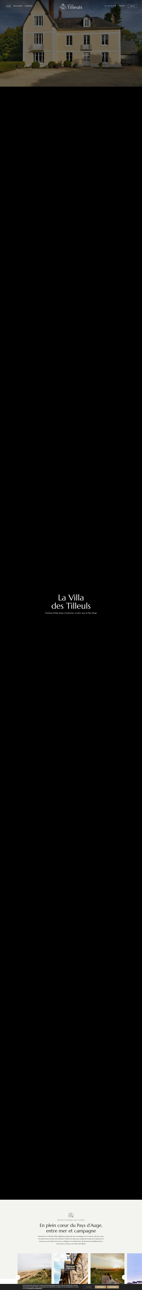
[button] (132, 6)
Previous (17, 1277)
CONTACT (122, 6)
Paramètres (89, 1287)
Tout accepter (112, 1287)
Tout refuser (100, 1287)
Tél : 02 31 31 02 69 (110, 6)
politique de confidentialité (35, 1288)
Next (124, 1277)
